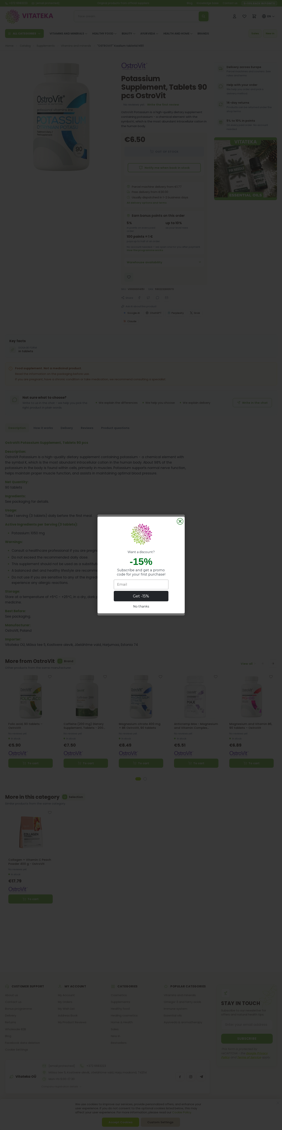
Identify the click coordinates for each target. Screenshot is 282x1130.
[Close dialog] (180, 521)
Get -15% (141, 596)
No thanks (141, 606)
